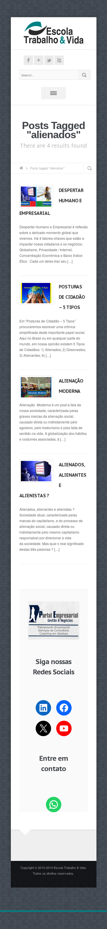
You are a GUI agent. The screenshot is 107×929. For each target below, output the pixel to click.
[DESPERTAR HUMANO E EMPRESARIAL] (36, 196)
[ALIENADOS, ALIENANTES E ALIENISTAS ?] (36, 470)
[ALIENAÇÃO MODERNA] (36, 387)
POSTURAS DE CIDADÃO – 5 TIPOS (72, 297)
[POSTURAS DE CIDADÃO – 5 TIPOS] (36, 293)
